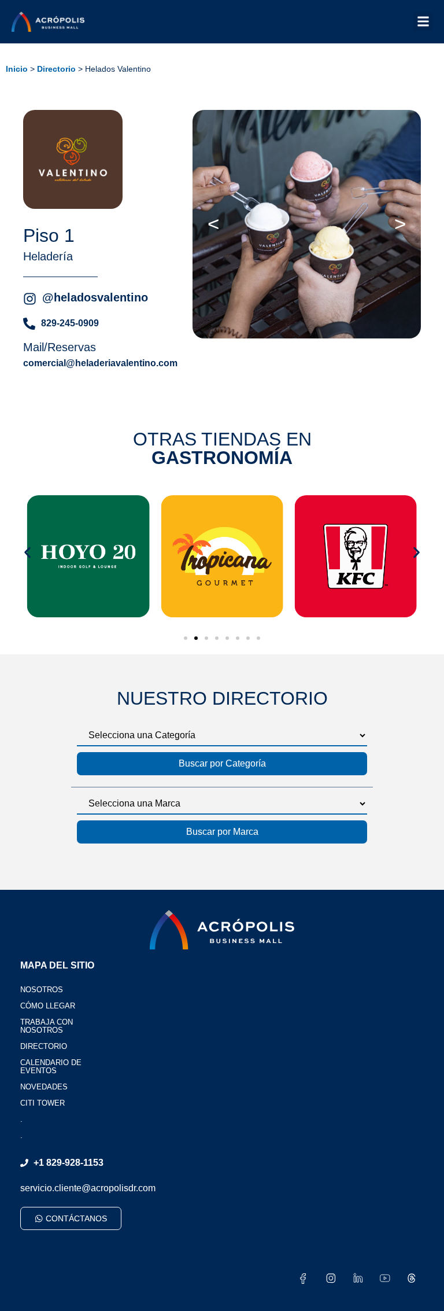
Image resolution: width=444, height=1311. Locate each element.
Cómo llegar (47, 1005)
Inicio (17, 69)
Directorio (56, 69)
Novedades (44, 1086)
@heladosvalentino (95, 297)
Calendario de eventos (51, 1066)
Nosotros (41, 989)
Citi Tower (42, 1103)
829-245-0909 (70, 323)
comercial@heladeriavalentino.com (100, 363)
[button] (422, 21)
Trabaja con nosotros (46, 1026)
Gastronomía (222, 457)
